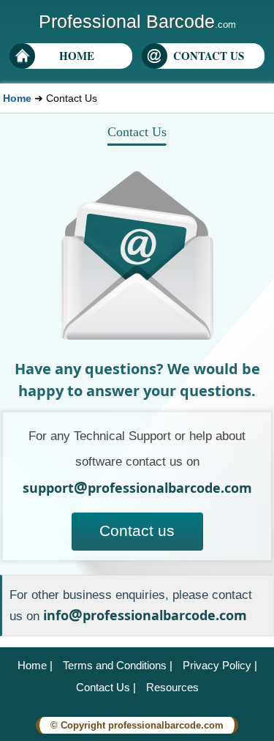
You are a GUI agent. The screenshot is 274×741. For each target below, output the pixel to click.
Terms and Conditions (115, 665)
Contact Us (103, 687)
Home (17, 98)
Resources (172, 687)
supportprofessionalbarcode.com (137, 487)
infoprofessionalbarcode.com (145, 615)
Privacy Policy (217, 665)
